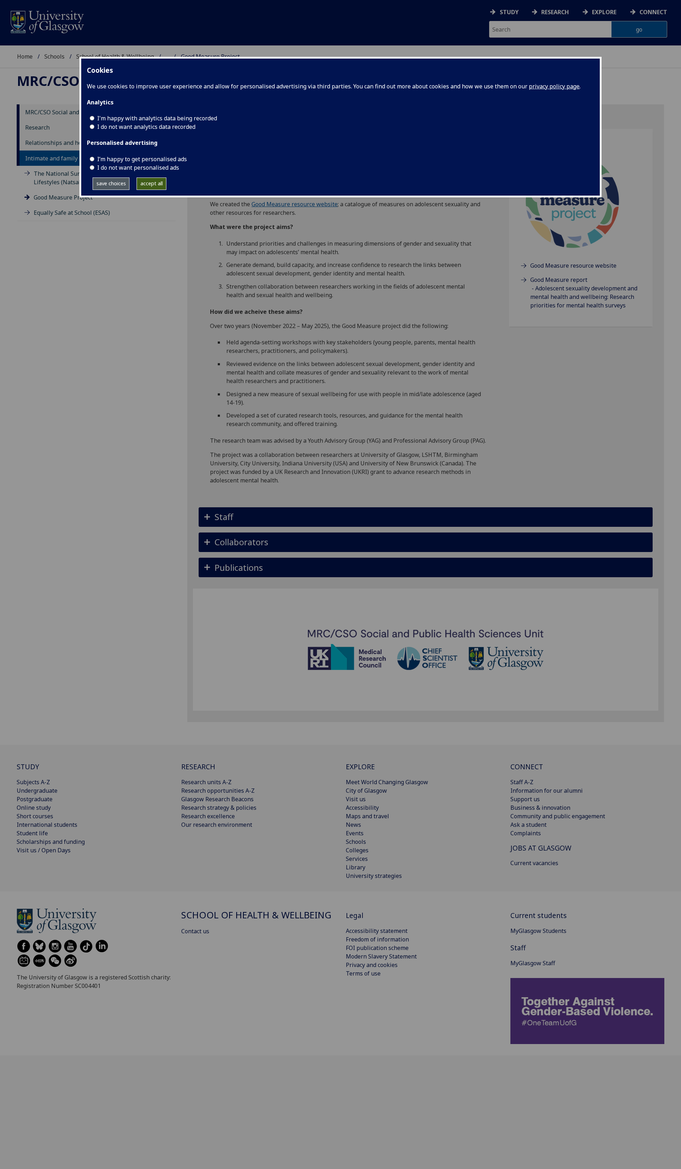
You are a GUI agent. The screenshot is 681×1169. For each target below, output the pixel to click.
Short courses (35, 816)
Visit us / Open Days (44, 850)
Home (25, 56)
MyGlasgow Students (538, 931)
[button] (426, 517)
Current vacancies (534, 863)
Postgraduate (34, 799)
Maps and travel (367, 816)
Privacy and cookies (372, 965)
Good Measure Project (63, 197)
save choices (111, 183)
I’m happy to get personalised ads (142, 159)
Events (355, 833)
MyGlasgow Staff (532, 963)
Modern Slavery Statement (381, 956)
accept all (151, 183)
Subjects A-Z (33, 782)
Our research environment (216, 825)
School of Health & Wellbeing (256, 915)
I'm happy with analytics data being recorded (157, 118)
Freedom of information (377, 939)
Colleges (357, 850)
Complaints (525, 833)
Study (509, 12)
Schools (54, 56)
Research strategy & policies (218, 808)
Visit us (356, 799)
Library (355, 867)
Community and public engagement (557, 816)
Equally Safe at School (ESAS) (72, 213)
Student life (32, 833)
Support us (525, 799)
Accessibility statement (377, 931)
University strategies (374, 876)
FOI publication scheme (377, 948)
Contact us (195, 931)
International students (47, 825)
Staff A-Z (521, 782)
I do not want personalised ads (138, 167)
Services (357, 859)
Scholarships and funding (51, 842)
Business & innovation (540, 808)
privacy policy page (554, 86)
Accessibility (362, 808)
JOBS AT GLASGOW (540, 848)
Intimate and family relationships (70, 158)
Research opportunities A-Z (218, 790)
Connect (653, 12)
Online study (34, 808)
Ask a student (528, 825)
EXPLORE (360, 766)
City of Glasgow (366, 790)
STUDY (28, 766)
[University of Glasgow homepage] (46, 21)
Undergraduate (37, 790)
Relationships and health (58, 143)
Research (555, 12)
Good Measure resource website (294, 204)
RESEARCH (198, 766)
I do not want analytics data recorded (146, 127)
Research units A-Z (206, 782)
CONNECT (526, 766)
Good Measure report (558, 280)
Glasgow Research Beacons (217, 799)
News (353, 825)
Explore (604, 12)
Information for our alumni (546, 790)
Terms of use (363, 973)
